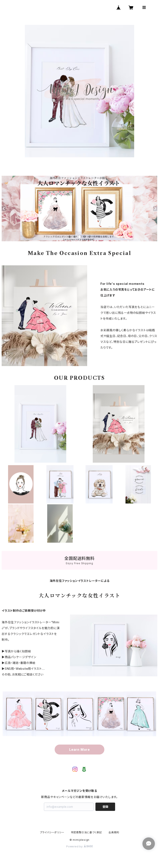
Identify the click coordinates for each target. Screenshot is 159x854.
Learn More (79, 749)
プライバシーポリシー (52, 832)
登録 (105, 806)
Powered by (75, 846)
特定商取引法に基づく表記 (86, 832)
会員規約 (113, 832)
